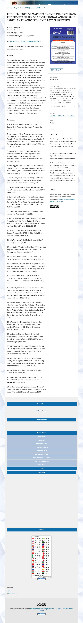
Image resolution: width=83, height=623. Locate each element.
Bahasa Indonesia (12, 594)
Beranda (9, 8)
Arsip (15, 8)
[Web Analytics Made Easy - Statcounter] (41, 579)
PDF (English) (57, 70)
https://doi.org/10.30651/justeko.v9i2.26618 (25, 41)
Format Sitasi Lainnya (58, 106)
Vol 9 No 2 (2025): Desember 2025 (30, 8)
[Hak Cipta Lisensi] (54, 207)
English (9, 591)
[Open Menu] (7, 2)
